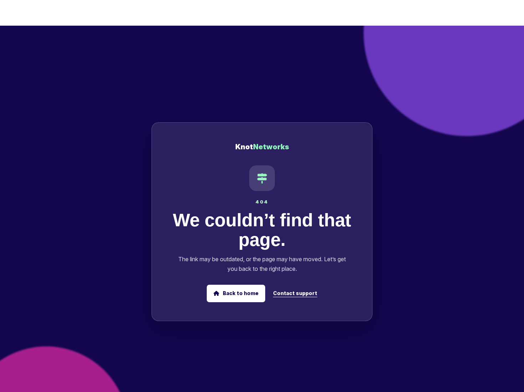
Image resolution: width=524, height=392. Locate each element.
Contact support (295, 293)
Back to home (240, 293)
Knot (262, 147)
